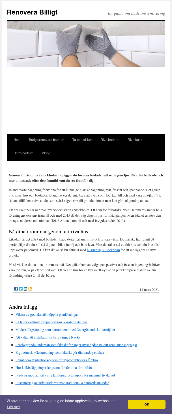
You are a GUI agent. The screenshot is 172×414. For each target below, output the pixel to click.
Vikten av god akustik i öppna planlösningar (46, 314)
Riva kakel (135, 139)
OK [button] (146, 404)
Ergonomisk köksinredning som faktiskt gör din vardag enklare (59, 352)
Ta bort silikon (82, 139)
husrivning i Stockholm (103, 249)
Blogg (46, 153)
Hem (17, 139)
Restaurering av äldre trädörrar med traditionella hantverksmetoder (62, 382)
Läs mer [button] (13, 407)
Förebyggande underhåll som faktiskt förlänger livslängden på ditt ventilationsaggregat (76, 344)
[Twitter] (21, 289)
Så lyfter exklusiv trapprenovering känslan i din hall (51, 322)
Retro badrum (23, 153)
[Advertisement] (86, 100)
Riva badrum (110, 139)
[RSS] (30, 289)
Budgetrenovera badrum (46, 139)
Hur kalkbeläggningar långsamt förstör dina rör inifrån (53, 367)
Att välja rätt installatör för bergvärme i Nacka (47, 337)
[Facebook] (16, 289)
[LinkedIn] (25, 289)
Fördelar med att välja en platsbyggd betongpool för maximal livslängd (65, 375)
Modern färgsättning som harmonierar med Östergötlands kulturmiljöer (65, 329)
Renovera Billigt (32, 12)
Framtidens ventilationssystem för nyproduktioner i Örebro (56, 360)
